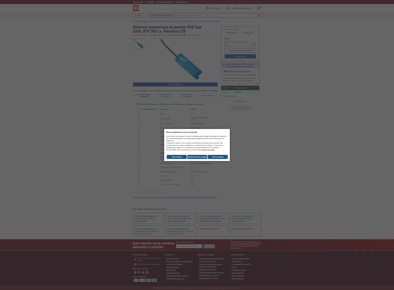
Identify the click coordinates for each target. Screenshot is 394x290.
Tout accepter (218, 157)
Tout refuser (177, 157)
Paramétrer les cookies (197, 157)
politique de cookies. (208, 150)
